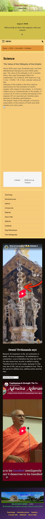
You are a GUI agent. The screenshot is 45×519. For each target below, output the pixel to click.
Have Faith (9, 217)
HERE (31, 504)
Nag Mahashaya (11, 230)
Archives (6, 375)
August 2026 (22, 24)
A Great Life (9, 208)
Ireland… (8, 203)
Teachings (8, 195)
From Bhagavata (11, 235)
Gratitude (8, 226)
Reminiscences (10, 199)
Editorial (8, 212)
